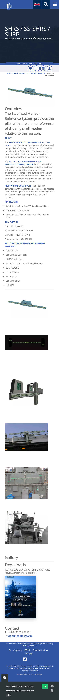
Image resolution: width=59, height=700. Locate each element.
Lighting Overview (37, 73)
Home (9, 73)
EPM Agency (37, 674)
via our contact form (20, 636)
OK (45, 686)
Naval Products (20, 73)
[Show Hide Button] (45, 4)
